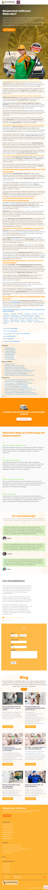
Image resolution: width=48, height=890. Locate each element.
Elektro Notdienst (10, 328)
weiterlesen (7, 726)
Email (12, 645)
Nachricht (13, 650)
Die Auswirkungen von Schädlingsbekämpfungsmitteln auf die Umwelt (21, 394)
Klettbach (31, 317)
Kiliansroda (29, 318)
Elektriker (8, 338)
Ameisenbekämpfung (10, 359)
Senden (13, 662)
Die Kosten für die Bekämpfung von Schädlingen (16, 386)
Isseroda (22, 320)
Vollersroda (6, 320)
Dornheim (23, 321)
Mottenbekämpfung (9, 356)
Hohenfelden (13, 313)
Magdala (5, 323)
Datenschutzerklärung (40, 888)
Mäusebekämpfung (9, 354)
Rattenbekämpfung (9, 357)
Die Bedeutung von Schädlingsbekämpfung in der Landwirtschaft (20, 392)
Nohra (36, 320)
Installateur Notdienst (11, 341)
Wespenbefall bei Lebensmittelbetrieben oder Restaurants (18, 372)
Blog (3, 859)
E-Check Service (5, 868)
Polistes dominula (29, 245)
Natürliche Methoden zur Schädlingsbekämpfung (16, 384)
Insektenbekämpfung (10, 351)
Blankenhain (27, 313)
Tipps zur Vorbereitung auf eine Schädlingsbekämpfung (18, 387)
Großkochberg (6, 315)
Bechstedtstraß (29, 320)
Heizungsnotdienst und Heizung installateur (16, 333)
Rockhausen (6, 321)
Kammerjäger (9, 336)
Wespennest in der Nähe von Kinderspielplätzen (16, 373)
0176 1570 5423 (9, 29)
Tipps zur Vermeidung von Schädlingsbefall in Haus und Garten (19, 380)
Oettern (35, 318)
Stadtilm (25, 317)
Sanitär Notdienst (10, 331)
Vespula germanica (16, 239)
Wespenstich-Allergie (10, 364)
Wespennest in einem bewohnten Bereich (14, 365)
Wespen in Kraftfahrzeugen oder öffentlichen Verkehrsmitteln (19, 375)
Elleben (37, 315)
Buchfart (5, 318)
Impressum (30, 888)
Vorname (12, 637)
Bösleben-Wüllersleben (15, 317)
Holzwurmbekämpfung (10, 349)
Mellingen (30, 321)
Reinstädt (17, 321)
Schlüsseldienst (5, 869)
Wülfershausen (15, 315)
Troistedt (11, 318)
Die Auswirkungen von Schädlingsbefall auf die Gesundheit (18, 383)
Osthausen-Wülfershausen (27, 315)
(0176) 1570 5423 (7, 815)
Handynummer (15, 640)
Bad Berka (34, 313)
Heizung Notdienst (6, 871)
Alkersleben (22, 318)
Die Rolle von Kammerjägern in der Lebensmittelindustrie (18, 391)
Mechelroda (42, 318)
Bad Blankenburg (14, 320)
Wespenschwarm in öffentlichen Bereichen (15, 367)
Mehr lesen (24, 689)
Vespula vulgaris (39, 239)
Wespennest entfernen (7, 824)
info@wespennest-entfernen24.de (13, 617)
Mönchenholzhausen (39, 321)
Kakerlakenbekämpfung (10, 352)
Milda (12, 321)
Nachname (21, 637)
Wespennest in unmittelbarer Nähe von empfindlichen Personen (20, 370)
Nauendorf (41, 313)
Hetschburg (6, 317)
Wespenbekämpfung (10, 348)
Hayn (16, 318)
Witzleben (20, 313)
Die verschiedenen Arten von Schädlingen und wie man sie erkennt (20, 389)
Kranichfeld (5, 313)
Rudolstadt (37, 317)
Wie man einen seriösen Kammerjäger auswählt (16, 381)
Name (13, 633)
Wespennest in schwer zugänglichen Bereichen (16, 368)
